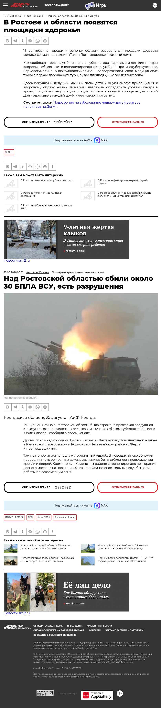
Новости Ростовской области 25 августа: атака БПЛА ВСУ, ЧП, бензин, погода (46, 547)
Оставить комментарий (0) (128, 122)
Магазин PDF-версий (99, 626)
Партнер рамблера (67, 693)
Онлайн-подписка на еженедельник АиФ (58, 630)
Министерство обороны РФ (21, 397)
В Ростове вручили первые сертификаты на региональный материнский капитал (124, 194)
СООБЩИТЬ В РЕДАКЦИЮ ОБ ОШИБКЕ (54, 635)
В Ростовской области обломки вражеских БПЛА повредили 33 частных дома (47, 559)
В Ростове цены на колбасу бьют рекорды (46, 180)
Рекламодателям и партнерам (124, 630)
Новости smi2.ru (17, 260)
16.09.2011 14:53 (12, 15)
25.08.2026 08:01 (13, 272)
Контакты (95, 630)
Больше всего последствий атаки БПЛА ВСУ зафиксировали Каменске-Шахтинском (125, 559)
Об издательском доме (48, 626)
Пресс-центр (74, 626)
